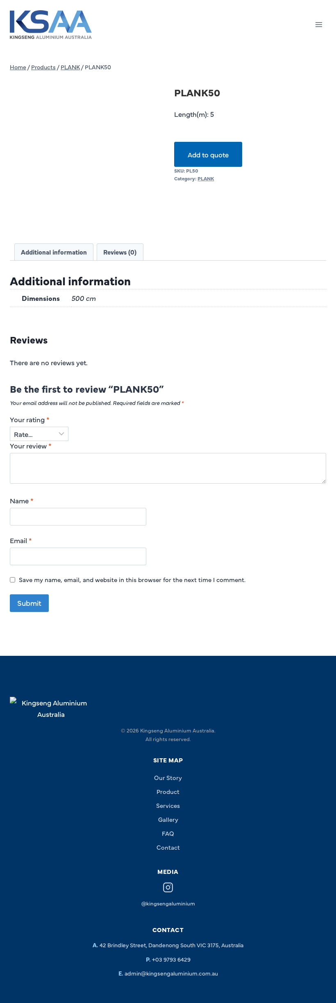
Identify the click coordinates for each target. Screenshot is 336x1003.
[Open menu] (318, 24)
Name (22, 500)
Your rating (30, 419)
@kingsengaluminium (168, 903)
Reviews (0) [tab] (119, 252)
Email (21, 540)
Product (168, 791)
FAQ (168, 833)
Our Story (168, 777)
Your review (31, 445)
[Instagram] (168, 888)
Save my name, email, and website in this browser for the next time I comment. (132, 579)
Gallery (168, 819)
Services (168, 805)
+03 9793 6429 (171, 959)
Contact (168, 847)
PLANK (206, 178)
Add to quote (208, 154)
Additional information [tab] (54, 252)
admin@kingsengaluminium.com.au (171, 973)
